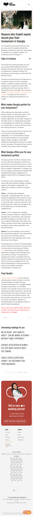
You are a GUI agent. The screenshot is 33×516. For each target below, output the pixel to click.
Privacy (28, 499)
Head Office (21, 437)
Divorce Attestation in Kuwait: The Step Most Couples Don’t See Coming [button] (14, 348)
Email (19, 435)
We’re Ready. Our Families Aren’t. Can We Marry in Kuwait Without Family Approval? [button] (15, 335)
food (2, 250)
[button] (29, 4)
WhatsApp (20, 440)
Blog (10, 31)
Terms (16, 501)
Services (7, 432)
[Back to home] (9, 4)
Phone (19, 432)
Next (29, 317)
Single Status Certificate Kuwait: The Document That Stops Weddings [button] (13, 361)
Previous (5, 317)
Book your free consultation (14, 421)
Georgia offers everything (9, 278)
